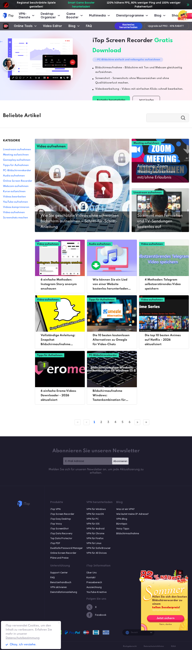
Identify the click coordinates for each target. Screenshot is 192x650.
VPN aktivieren (58, 587)
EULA (173, 646)
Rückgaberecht (130, 646)
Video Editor (52, 26)
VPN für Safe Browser (98, 548)
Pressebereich (94, 582)
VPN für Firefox (95, 538)
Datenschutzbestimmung (23, 638)
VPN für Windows (96, 509)
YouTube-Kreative (96, 592)
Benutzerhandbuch (60, 582)
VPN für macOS (95, 514)
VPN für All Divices (96, 552)
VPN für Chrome (95, 533)
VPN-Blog (121, 518)
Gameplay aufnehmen (16, 160)
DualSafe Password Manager (66, 548)
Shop (176, 15)
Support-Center (59, 572)
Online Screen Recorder (17, 181)
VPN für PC (92, 518)
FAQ (89, 26)
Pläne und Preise (59, 557)
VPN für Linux (93, 543)
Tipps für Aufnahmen (16, 165)
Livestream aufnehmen (17, 149)
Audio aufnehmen (14, 176)
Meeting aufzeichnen (16, 155)
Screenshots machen (15, 217)
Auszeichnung (94, 587)
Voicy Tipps (122, 528)
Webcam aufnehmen (15, 186)
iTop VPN (55, 509)
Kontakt (90, 577)
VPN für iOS (93, 523)
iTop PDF (55, 543)
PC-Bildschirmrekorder (17, 170)
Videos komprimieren (16, 207)
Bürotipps (121, 523)
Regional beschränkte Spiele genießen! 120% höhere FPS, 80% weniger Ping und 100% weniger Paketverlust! (98, 4)
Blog (71, 26)
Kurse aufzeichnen (14, 191)
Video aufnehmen (14, 212)
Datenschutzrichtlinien (154, 646)
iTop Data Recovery (61, 533)
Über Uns (91, 572)
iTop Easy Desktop (60, 518)
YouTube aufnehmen (15, 202)
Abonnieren (120, 461)
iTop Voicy (56, 523)
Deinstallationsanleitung (63, 592)
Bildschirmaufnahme (127, 533)
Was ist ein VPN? (125, 509)
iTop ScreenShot (59, 528)
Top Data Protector (61, 538)
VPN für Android (95, 528)
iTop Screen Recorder (62, 514)
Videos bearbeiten (14, 197)
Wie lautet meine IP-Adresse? (132, 514)
